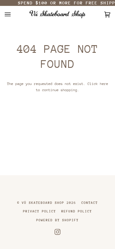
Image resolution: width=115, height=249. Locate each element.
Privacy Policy (39, 211)
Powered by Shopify (57, 220)
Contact (89, 203)
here (104, 84)
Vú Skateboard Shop (43, 203)
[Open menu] (13, 14)
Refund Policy (76, 211)
